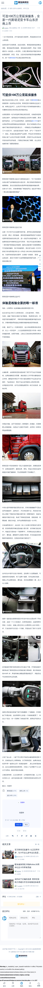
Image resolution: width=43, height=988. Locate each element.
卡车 (24, 8)
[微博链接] (40, 255)
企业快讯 (19, 8)
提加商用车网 (36, 949)
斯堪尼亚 (13, 58)
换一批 (37, 844)
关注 (18, 824)
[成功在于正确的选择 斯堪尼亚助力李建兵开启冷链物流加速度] (8, 884)
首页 (11, 8)
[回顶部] (40, 268)
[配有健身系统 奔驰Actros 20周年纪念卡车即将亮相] (8, 869)
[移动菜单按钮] (2, 2)
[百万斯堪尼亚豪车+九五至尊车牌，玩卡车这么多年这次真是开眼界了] (8, 854)
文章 (14, 8)
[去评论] (40, 264)
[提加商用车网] (21, 3)
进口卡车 (35, 121)
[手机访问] (40, 260)
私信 (26, 824)
